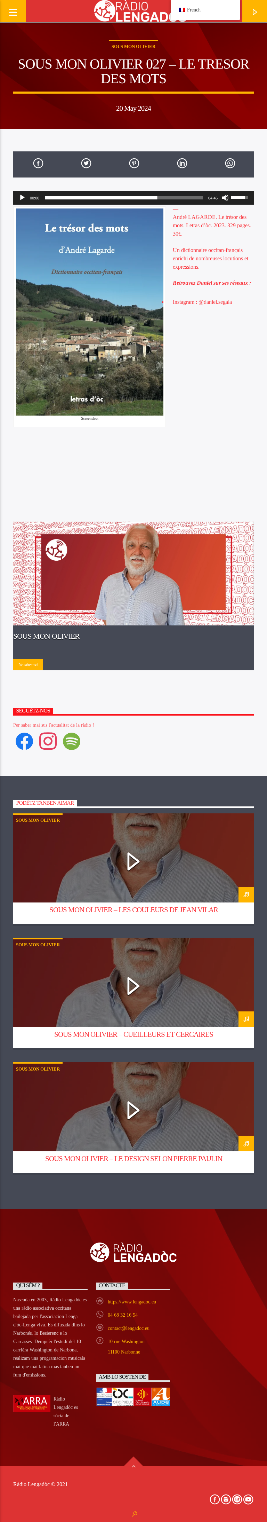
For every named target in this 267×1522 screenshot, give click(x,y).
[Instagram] (48, 741)
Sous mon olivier (133, 46)
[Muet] (225, 197)
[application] (133, 198)
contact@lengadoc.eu (128, 1328)
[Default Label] (71, 741)
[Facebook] (24, 741)
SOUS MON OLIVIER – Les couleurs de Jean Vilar (133, 910)
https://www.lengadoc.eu (132, 1301)
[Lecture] (22, 197)
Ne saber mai (28, 664)
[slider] (123, 197)
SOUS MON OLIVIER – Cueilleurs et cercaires (133, 1034)
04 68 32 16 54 (123, 1315)
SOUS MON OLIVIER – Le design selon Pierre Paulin (133, 1158)
